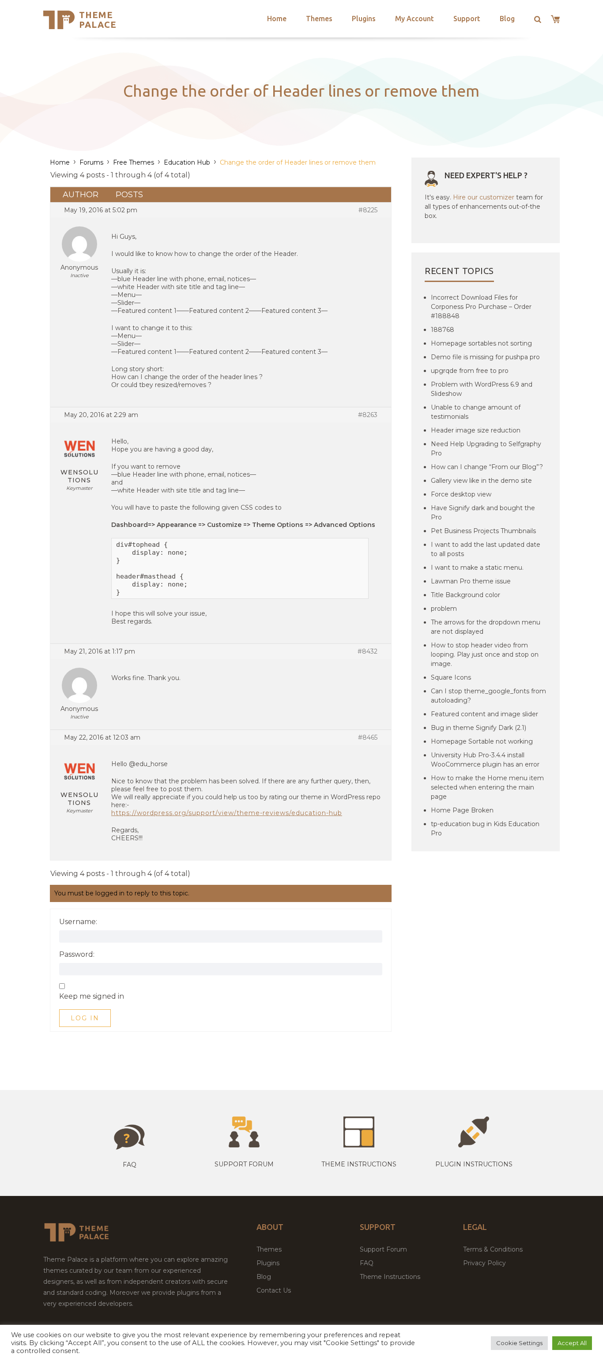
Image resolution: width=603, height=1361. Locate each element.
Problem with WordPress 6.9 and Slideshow (481, 389)
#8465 (367, 737)
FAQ (366, 1263)
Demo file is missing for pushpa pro (485, 357)
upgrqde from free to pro (470, 371)
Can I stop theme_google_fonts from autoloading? (488, 695)
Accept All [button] (572, 1342)
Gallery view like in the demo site (481, 481)
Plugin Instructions (474, 1164)
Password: (76, 955)
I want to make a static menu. (477, 567)
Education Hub (187, 162)
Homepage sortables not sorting (481, 343)
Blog (507, 19)
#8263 (367, 415)
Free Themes (133, 162)
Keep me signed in (91, 996)
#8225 (367, 210)
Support (466, 19)
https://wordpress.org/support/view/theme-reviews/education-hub (226, 813)
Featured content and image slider (484, 714)
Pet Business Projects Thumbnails (483, 531)
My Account (414, 19)
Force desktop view (461, 494)
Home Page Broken (462, 810)
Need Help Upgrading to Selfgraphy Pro (486, 448)
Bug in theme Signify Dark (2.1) (478, 728)
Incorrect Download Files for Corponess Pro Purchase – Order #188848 (481, 306)
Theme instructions (358, 1164)
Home (276, 19)
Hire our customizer (483, 197)
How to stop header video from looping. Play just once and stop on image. (485, 654)
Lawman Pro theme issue (471, 581)
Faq (129, 1165)
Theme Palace (98, 20)
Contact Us (273, 1290)
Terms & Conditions (493, 1249)
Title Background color (465, 595)
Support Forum (244, 1164)
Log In (85, 1018)
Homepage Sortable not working (482, 741)
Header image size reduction (475, 430)
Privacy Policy (484, 1263)
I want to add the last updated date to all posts (485, 549)
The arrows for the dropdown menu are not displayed (485, 626)
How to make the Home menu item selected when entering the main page (487, 787)
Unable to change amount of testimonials (475, 412)
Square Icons (451, 677)
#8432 (367, 651)
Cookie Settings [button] (519, 1342)
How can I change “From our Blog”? (487, 467)
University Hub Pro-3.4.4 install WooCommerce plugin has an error (485, 759)
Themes (319, 19)
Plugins (364, 19)
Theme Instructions (390, 1277)
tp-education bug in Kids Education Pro (485, 828)
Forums (91, 162)
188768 (442, 330)
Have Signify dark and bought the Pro (483, 512)
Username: (78, 922)
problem (444, 609)
